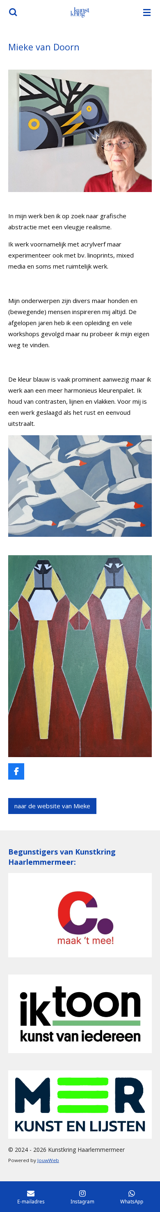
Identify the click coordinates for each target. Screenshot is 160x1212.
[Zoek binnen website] (13, 12)
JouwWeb (48, 1160)
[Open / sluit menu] (147, 12)
